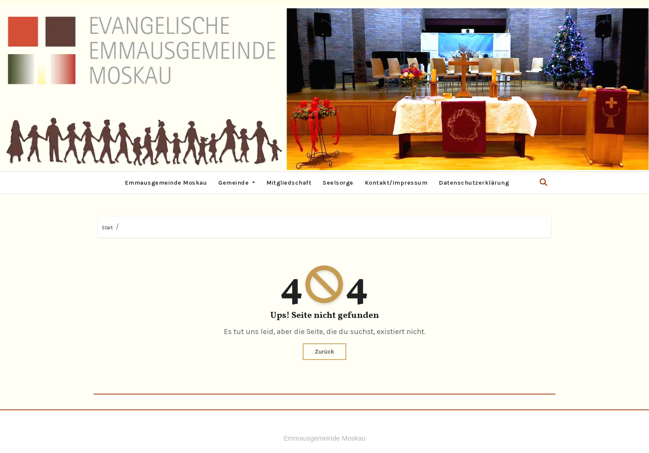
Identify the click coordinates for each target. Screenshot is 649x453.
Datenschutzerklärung (474, 182)
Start (107, 227)
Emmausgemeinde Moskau (166, 182)
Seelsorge (338, 182)
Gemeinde (234, 182)
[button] (543, 182)
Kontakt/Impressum (396, 182)
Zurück (324, 351)
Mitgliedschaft (288, 182)
